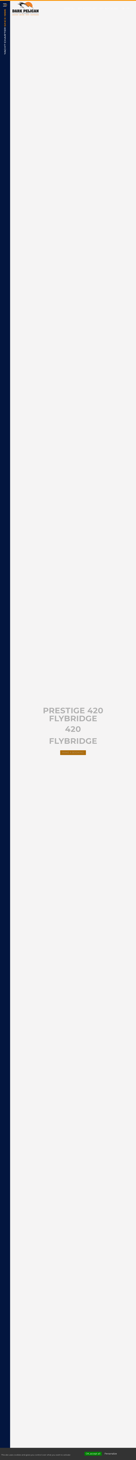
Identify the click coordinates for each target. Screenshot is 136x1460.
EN (123, 8)
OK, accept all (93, 1453)
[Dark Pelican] (26, 8)
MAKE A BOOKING (73, 752)
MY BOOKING (109, 8)
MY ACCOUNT (87, 8)
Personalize (111, 1453)
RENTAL (69, 8)
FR (128, 8)
